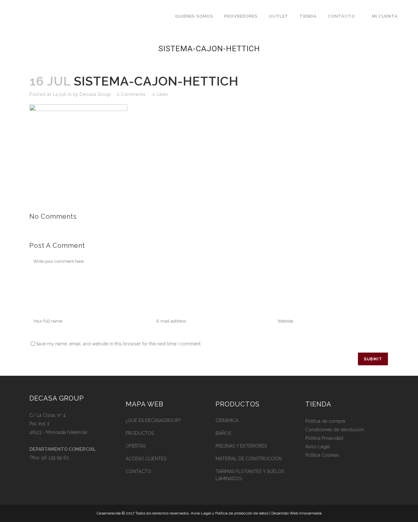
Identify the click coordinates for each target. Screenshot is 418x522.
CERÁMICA (227, 420)
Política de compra (325, 421)
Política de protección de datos (241, 513)
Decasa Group (95, 94)
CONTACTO (138, 471)
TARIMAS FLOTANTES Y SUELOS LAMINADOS (250, 475)
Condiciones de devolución (334, 429)
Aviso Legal (317, 446)
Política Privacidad (324, 438)
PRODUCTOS (140, 433)
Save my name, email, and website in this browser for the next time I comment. (118, 343)
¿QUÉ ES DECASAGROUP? (153, 420)
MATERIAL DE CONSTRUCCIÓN (249, 458)
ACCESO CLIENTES (146, 458)
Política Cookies (322, 455)
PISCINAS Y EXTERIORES (241, 446)
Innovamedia (310, 513)
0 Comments (131, 94)
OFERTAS (136, 446)
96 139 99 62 (55, 457)
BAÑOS (223, 433)
